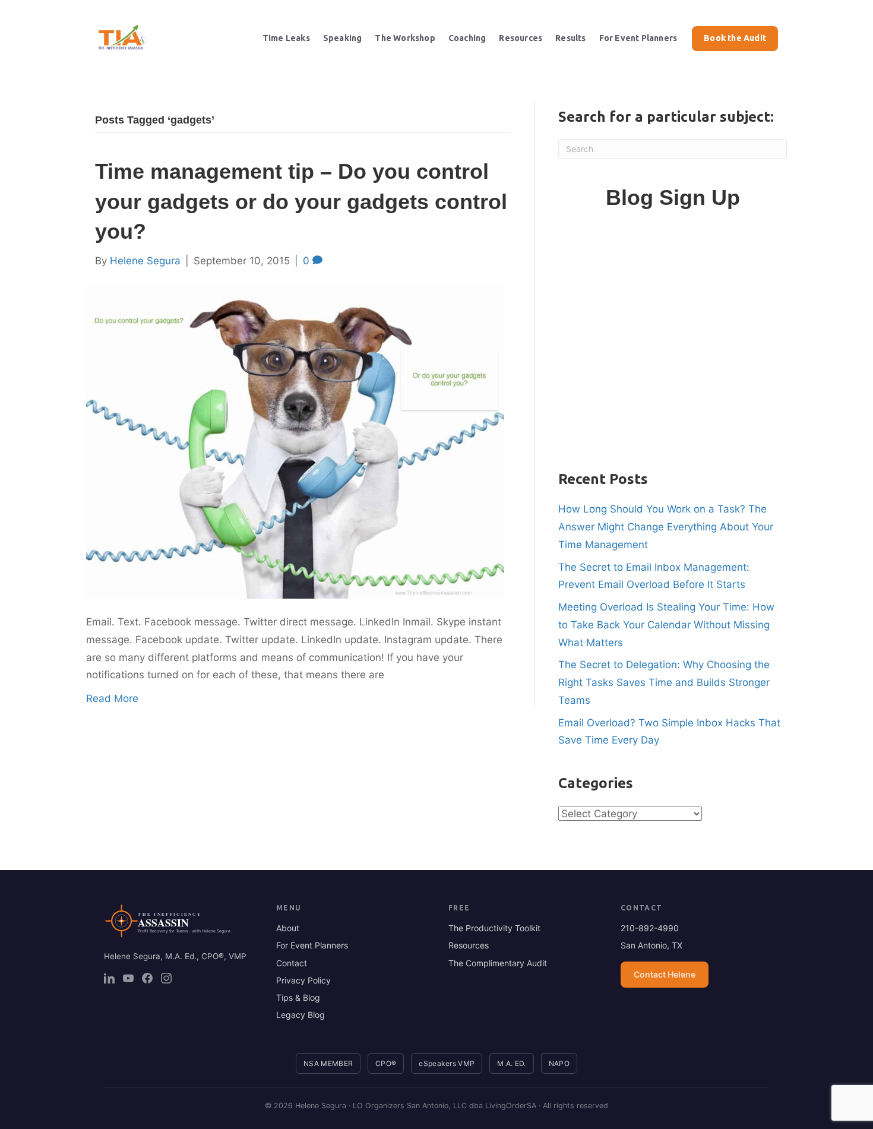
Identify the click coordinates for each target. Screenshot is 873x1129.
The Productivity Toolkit (494, 928)
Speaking (342, 38)
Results (570, 38)
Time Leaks (286, 38)
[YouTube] (128, 978)
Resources (520, 38)
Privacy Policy (303, 980)
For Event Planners (638, 38)
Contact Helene (664, 974)
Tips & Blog (298, 997)
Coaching (467, 38)
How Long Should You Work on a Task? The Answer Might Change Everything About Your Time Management (665, 527)
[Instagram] (166, 978)
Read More (112, 698)
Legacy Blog (300, 1015)
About (287, 928)
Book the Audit (735, 38)
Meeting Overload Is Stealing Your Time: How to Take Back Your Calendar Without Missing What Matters (666, 625)
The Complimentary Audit (497, 963)
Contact (291, 963)
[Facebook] (147, 978)
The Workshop (405, 38)
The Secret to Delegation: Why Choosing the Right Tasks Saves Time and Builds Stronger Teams (664, 682)
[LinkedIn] (109, 978)
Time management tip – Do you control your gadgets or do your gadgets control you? (301, 201)
